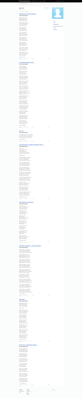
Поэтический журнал (24, 1)
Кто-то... (21, 130)
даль (23, 339)
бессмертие (21, 196)
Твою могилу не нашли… (26, 202)
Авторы (40, 1)
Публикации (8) (55, 24)
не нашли (25, 240)
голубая (24, 125)
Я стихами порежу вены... (27, 62)
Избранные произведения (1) (58, 26)
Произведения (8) (21, 11)
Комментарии (26, 11)
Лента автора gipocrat (23, 15)
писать (21, 139)
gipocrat (21, 58)
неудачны (23, 293)
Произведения (34, 1)
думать (23, 139)
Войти (62, 1)
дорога (25, 339)
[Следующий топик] (65, 9)
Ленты (37, 1)
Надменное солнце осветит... (28, 14)
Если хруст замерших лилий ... (28, 345)
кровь (22, 125)
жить (24, 139)
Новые (25, 3)
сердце (26, 196)
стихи (20, 125)
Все (19, 3)
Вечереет (21, 339)
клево (25, 293)
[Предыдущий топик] (65, 8)
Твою (20, 240)
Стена (54, 22)
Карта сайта (53, 389)
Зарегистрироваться (58, 1)
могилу (22, 240)
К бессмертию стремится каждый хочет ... (31, 144)
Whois (54, 20)
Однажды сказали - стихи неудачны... (30, 245)
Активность (44, 1)
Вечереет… (22, 299)
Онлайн (22, 3)
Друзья (54, 27)
